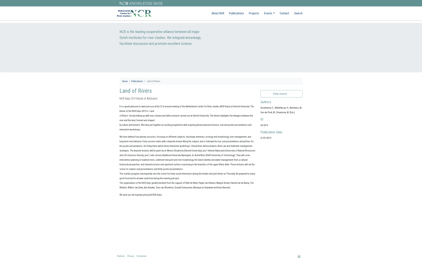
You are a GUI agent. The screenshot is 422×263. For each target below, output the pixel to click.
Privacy (130, 256)
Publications (236, 13)
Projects (254, 13)
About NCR (217, 13)
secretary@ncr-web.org (230, 233)
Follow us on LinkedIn (276, 227)
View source (280, 93)
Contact (284, 13)
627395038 (228, 239)
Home (125, 81)
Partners (121, 256)
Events (268, 13)
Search (298, 13)
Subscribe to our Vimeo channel (282, 233)
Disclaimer (142, 256)
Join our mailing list (275, 221)
